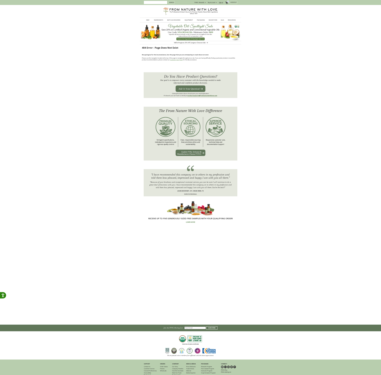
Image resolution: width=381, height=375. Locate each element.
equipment (189, 20)
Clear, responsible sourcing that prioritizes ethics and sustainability (190, 142)
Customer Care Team (176, 60)
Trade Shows (190, 369)
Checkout (233, 2)
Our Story (175, 366)
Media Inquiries (191, 373)
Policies (162, 369)
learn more (190, 222)
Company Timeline (177, 369)
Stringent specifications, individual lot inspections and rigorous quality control (165, 142)
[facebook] (222, 367)
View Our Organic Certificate (190, 344)
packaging (201, 20)
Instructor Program (206, 371)
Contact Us (147, 366)
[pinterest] (234, 367)
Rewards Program (206, 366)
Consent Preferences (150, 371)
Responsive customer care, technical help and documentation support (215, 142)
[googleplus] (225, 367)
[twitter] (231, 367)
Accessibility (147, 373)
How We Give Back (177, 371)
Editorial (188, 371)
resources (232, 20)
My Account (211, 2)
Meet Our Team (176, 373)
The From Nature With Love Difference (190, 111)
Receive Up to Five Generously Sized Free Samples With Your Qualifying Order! (190, 218)
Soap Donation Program (208, 373)
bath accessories (173, 20)
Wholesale (163, 371)
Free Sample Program (207, 369)
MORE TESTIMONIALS (190, 194)
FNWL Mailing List (226, 372)
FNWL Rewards (199, 2)
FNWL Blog (224, 370)
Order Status (164, 366)
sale (222, 20)
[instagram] (228, 367)
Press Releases (191, 366)
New (147, 20)
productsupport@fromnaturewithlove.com (202, 95)
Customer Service (149, 369)
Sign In (221, 2)
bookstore (213, 20)
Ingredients (158, 20)
